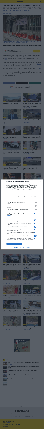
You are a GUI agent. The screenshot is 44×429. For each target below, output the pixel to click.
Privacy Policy (28, 247)
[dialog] (22, 214)
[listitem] (22, 200)
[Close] (41, 182)
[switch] (35, 202)
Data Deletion (16, 247)
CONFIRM (14, 243)
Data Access (22, 247)
